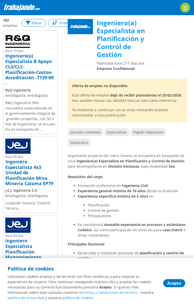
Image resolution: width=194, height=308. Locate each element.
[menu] (185, 8)
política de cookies (77, 297)
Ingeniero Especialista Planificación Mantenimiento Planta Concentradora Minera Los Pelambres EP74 (30, 257)
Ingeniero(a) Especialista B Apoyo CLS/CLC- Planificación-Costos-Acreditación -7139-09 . (29, 69)
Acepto (174, 283)
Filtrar (37, 23)
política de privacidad (26, 297)
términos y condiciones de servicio (108, 292)
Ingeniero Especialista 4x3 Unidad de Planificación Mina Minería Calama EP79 (29, 172)
